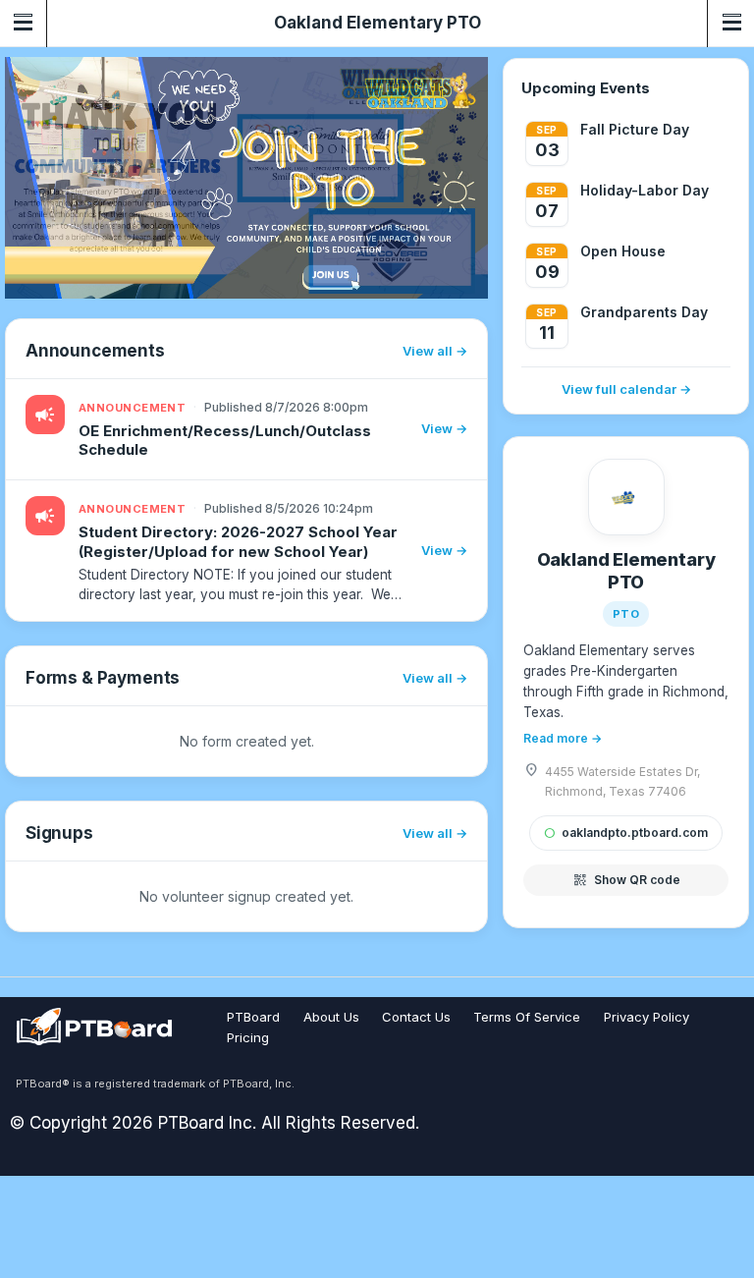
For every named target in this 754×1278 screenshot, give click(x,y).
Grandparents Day (644, 312)
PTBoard (253, 1017)
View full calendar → (626, 389)
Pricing (248, 1037)
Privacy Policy (646, 1017)
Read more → (562, 738)
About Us (331, 1017)
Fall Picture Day (634, 129)
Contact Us (416, 1017)
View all (428, 351)
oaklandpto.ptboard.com (626, 832)
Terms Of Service (526, 1017)
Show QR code (626, 880)
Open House (623, 251)
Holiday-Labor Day (644, 190)
